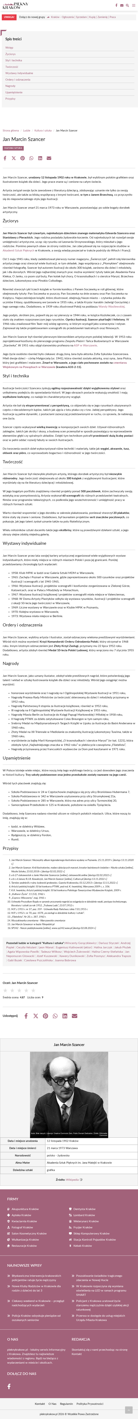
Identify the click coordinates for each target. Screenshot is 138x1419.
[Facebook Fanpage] (116, 5)
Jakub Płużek (122, 947)
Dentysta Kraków (84, 1209)
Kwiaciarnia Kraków (24, 1221)
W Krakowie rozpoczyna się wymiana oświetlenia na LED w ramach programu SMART (101, 1290)
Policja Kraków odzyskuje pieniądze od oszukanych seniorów (36, 1318)
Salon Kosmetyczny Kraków (29, 1233)
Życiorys (10, 54)
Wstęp (9, 47)
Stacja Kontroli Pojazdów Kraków (94, 1239)
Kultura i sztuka (43, 130)
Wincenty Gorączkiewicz (80, 943)
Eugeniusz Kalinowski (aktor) (74, 947)
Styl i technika (13, 60)
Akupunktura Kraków (25, 1209)
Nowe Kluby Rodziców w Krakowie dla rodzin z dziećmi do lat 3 (36, 1288)
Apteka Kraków (21, 1215)
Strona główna (11, 130)
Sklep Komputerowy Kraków (91, 1233)
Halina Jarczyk (103, 947)
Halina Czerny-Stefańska (107, 951)
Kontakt (77, 1354)
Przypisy (10, 98)
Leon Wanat (46, 947)
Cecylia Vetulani (26, 947)
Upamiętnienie (13, 92)
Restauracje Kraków (24, 1245)
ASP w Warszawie (85, 345)
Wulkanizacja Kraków (25, 1239)
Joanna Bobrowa (65, 960)
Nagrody (10, 86)
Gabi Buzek (15, 960)
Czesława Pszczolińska (38, 960)
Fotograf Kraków (22, 1227)
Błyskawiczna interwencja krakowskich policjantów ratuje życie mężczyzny (36, 1278)
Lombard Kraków (84, 1215)
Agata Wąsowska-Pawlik (23, 951)
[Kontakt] (121, 5)
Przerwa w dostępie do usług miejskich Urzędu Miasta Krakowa (100, 1318)
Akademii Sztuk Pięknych (18, 250)
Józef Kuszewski (46, 956)
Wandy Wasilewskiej (111, 306)
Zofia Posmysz (96, 956)
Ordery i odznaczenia (17, 79)
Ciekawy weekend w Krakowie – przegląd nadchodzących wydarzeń (38, 1303)
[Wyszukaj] (127, 6)
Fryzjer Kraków (83, 1227)
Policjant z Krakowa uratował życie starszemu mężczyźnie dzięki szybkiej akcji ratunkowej (102, 1305)
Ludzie (26, 130)
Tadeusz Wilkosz (51, 951)
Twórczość (11, 67)
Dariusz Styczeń (109, 943)
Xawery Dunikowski (71, 956)
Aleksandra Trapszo (119, 956)
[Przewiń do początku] (129, 1410)
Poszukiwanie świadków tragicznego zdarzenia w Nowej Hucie (99, 1278)
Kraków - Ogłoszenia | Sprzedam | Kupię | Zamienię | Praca (83, 17)
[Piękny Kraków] (15, 5)
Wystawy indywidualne (19, 73)
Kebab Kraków (82, 1245)
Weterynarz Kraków (86, 1221)
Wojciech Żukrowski (77, 951)
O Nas (52, 1403)
